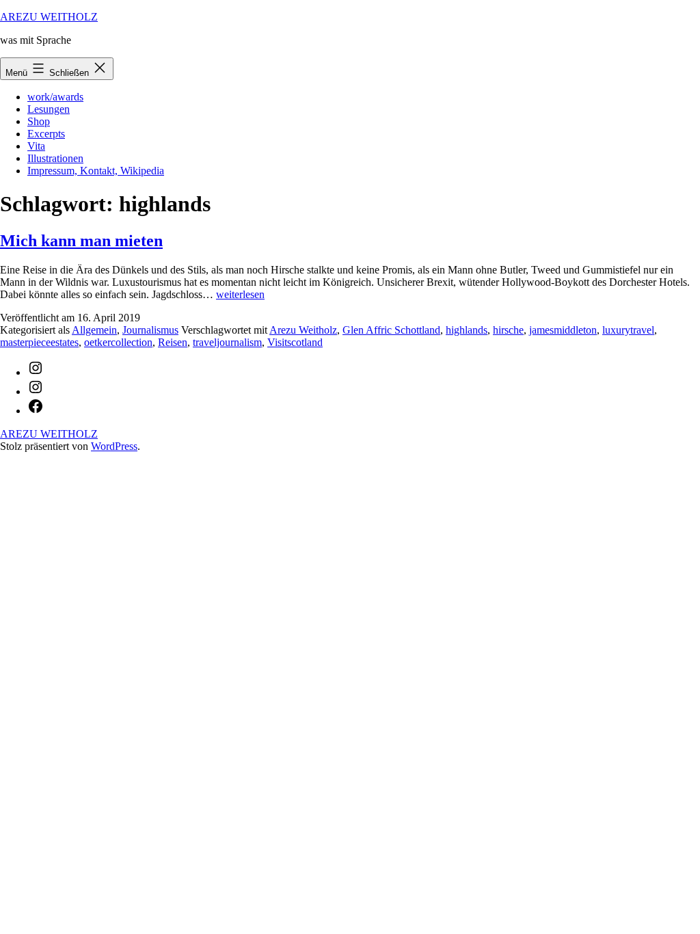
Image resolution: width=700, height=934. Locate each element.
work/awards (55, 97)
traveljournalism (227, 342)
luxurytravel (628, 330)
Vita (36, 146)
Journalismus (150, 330)
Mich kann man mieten (81, 241)
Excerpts (46, 133)
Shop (38, 121)
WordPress (114, 446)
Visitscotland (295, 342)
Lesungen (48, 109)
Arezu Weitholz (303, 330)
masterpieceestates (39, 342)
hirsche (508, 330)
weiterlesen (240, 294)
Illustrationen (55, 158)
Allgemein (94, 330)
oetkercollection (118, 342)
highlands (466, 330)
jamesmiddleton (563, 330)
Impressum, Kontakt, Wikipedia (95, 170)
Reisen (172, 342)
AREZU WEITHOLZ (49, 17)
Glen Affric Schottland (391, 330)
